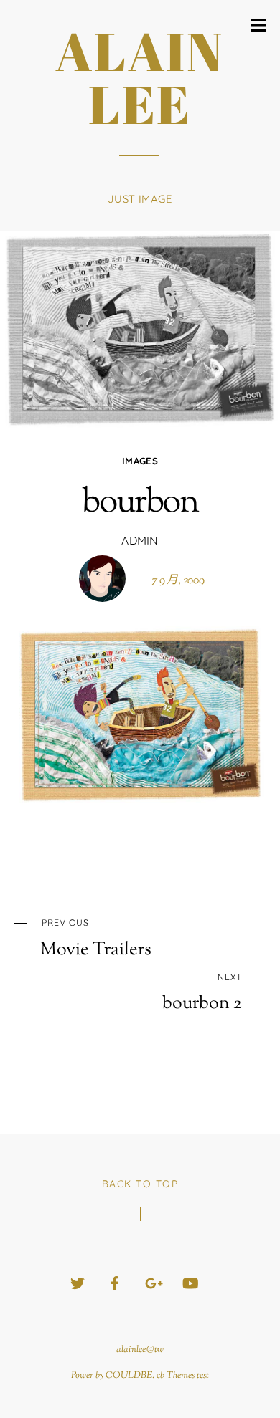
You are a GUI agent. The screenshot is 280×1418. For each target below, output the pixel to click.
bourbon (139, 503)
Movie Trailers (95, 938)
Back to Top (140, 1183)
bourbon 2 (202, 993)
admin (140, 540)
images (140, 460)
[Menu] (258, 25)
